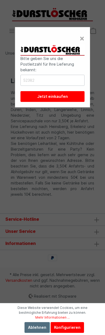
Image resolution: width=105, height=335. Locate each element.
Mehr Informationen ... (52, 317)
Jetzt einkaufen (52, 96)
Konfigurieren (67, 327)
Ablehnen (37, 327)
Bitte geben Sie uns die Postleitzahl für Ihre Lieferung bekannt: (47, 64)
